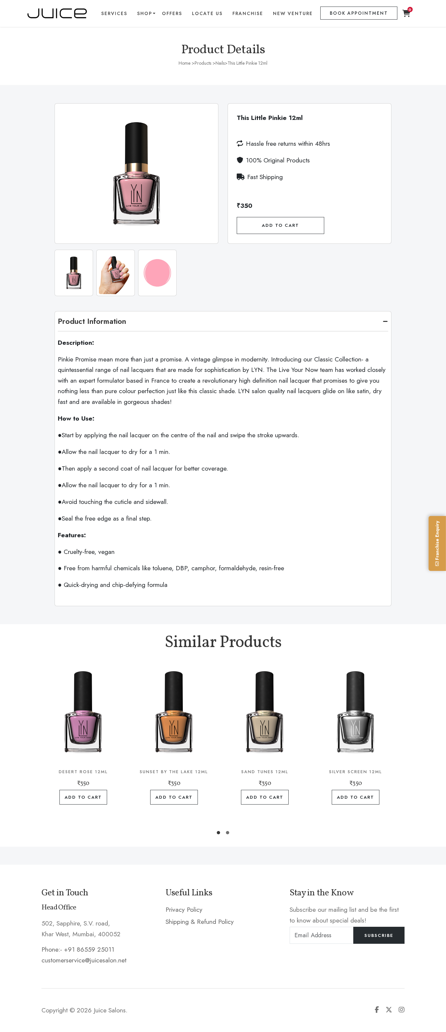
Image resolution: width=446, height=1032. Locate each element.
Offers (172, 13)
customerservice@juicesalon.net (83, 960)
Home (184, 63)
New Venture (293, 13)
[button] (218, 832)
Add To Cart (280, 225)
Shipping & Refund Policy (200, 921)
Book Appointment (359, 13)
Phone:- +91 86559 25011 (77, 949)
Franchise (247, 13)
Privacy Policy (184, 909)
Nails (220, 63)
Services (114, 13)
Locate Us (207, 13)
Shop (144, 13)
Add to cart (83, 797)
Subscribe (378, 935)
